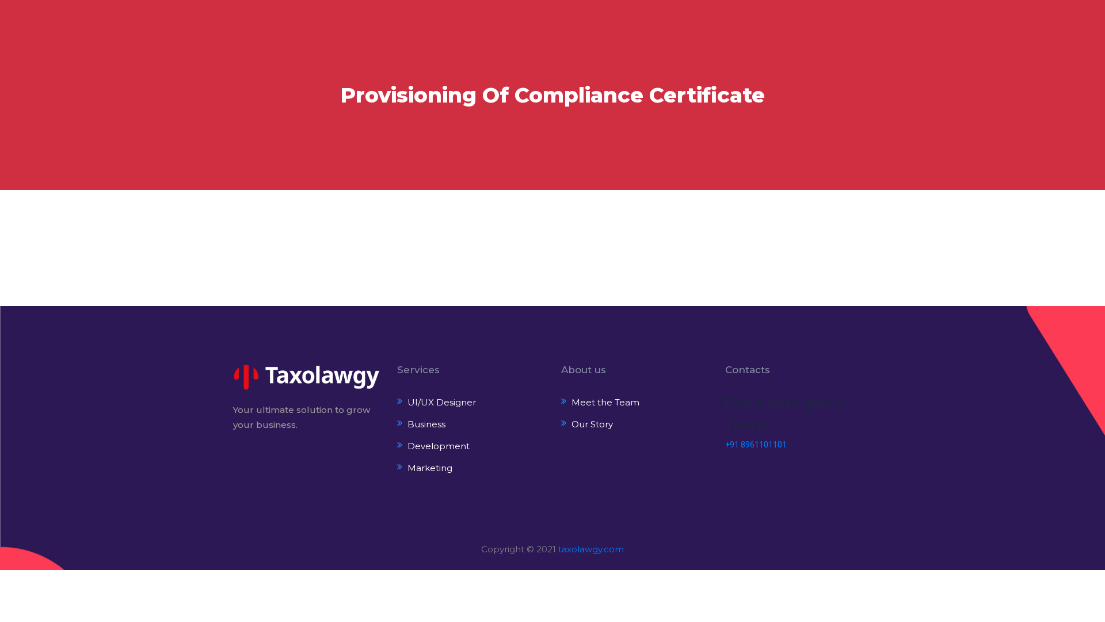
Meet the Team (605, 402)
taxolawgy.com (591, 549)
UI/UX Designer (441, 402)
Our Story (592, 424)
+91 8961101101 (756, 444)
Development (438, 446)
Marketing (429, 467)
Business (426, 424)
